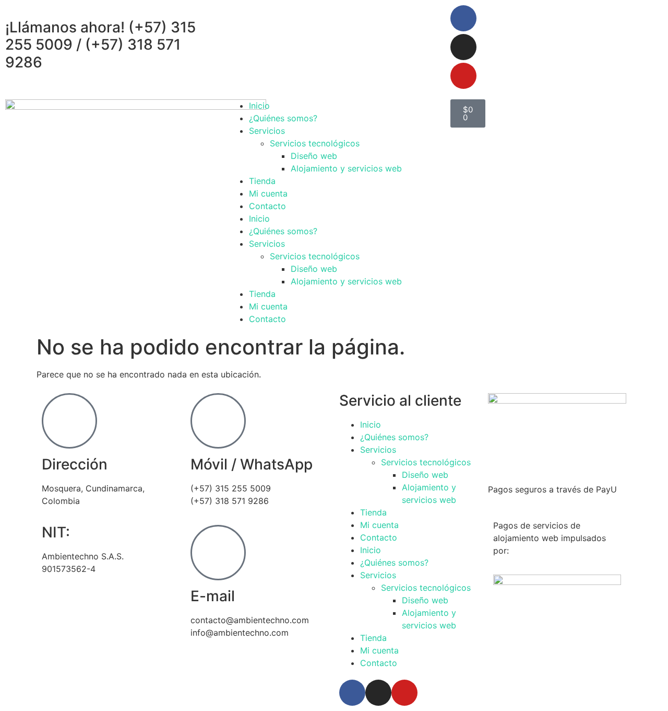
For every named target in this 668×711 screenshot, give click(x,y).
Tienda (262, 181)
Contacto (267, 206)
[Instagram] (463, 47)
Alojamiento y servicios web (346, 168)
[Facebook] (463, 18)
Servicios (267, 130)
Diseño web (314, 156)
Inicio (259, 105)
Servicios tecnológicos (315, 143)
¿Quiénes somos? (283, 118)
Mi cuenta (268, 193)
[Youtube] (463, 76)
